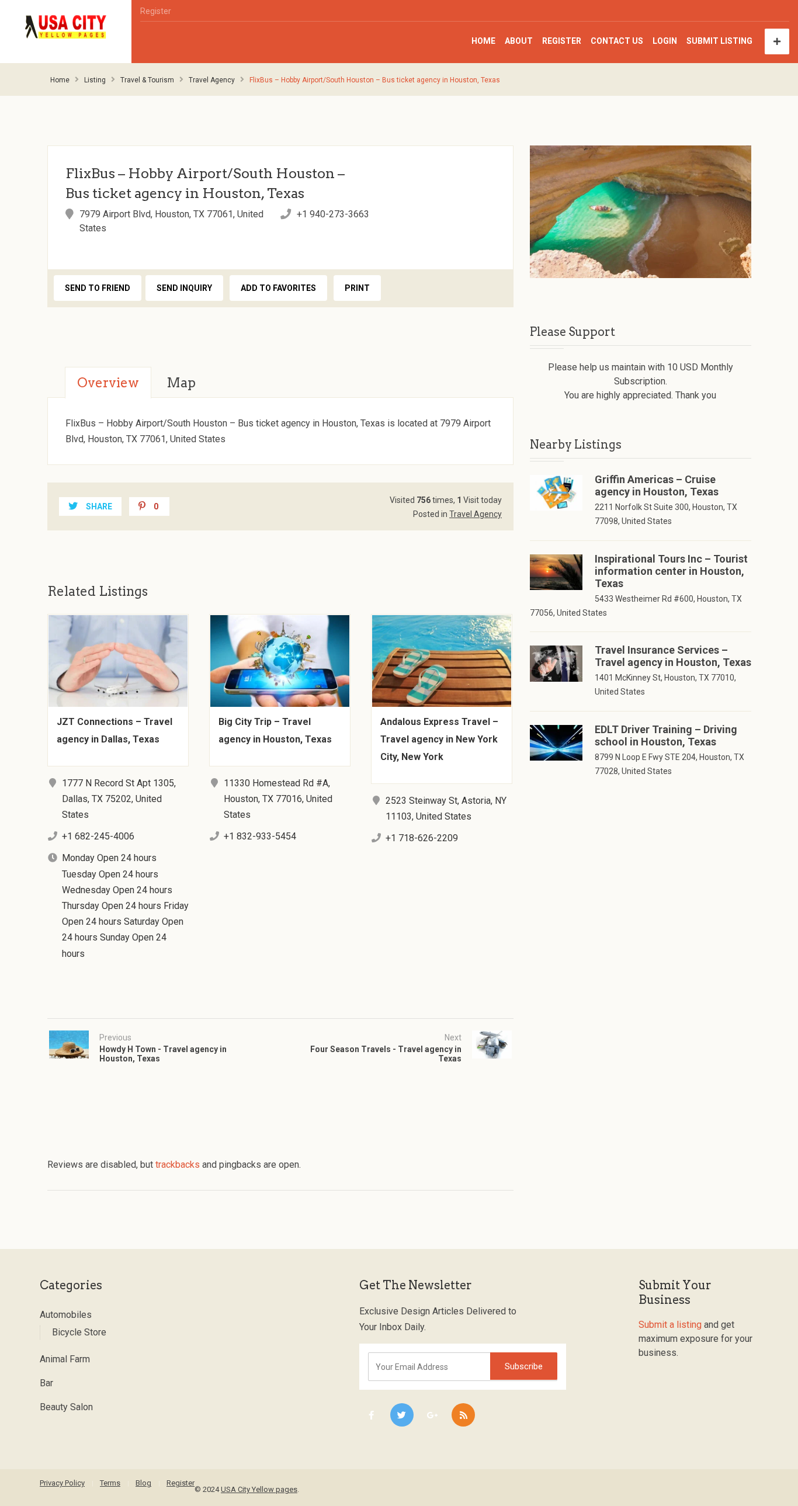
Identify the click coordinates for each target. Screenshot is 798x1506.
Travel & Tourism (147, 80)
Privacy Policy (62, 1483)
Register (155, 11)
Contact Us (617, 41)
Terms (110, 1483)
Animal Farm (65, 1359)
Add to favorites (278, 288)
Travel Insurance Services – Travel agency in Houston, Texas (673, 656)
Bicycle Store (79, 1332)
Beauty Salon (66, 1407)
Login (665, 41)
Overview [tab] (108, 382)
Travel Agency (212, 80)
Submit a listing (670, 1324)
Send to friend (97, 288)
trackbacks (177, 1164)
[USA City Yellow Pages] (66, 27)
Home (483, 41)
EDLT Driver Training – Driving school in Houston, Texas (666, 735)
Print (357, 288)
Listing (95, 80)
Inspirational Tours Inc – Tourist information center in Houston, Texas (671, 571)
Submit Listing (719, 41)
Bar (46, 1383)
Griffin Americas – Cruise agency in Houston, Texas (657, 485)
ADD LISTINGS (777, 41)
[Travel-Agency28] (640, 211)
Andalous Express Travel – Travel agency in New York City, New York (439, 739)
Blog (143, 1483)
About (519, 41)
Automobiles (66, 1314)
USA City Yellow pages (259, 1489)
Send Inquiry (184, 288)
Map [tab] (181, 382)
